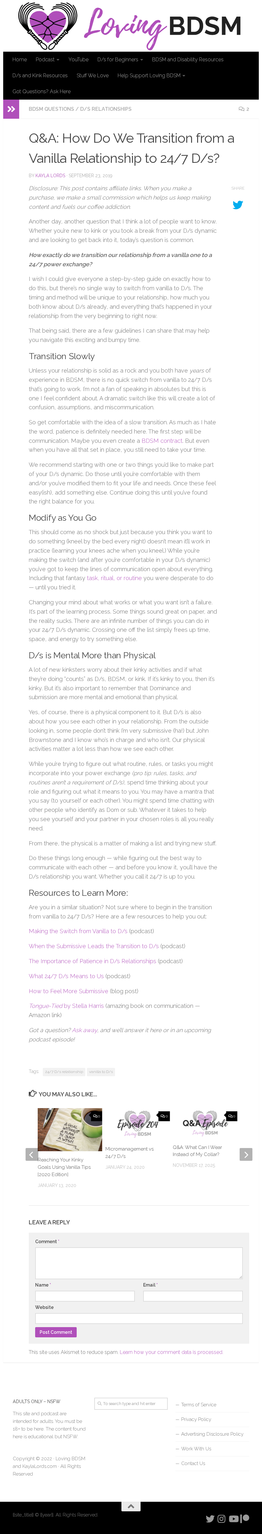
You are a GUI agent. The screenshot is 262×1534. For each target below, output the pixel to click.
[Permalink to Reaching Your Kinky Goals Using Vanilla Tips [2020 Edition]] (70, 1129)
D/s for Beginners (117, 60)
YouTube (78, 60)
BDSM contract (162, 440)
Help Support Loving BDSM (149, 75)
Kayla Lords (50, 175)
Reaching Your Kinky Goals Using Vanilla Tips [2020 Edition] (64, 1167)
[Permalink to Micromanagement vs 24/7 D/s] (137, 1124)
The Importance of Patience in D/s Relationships (92, 961)
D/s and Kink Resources (40, 75)
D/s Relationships (106, 109)
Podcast (45, 60)
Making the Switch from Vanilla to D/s (78, 931)
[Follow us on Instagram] (221, 1519)
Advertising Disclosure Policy (212, 1434)
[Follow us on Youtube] (233, 1519)
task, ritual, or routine (114, 578)
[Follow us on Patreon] (244, 1519)
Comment (47, 1241)
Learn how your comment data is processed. (171, 1352)
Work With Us (196, 1449)
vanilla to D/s (101, 1071)
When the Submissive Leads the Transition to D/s (94, 946)
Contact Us (193, 1463)
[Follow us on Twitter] (210, 1519)
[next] (246, 1154)
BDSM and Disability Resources (188, 60)
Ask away (84, 1030)
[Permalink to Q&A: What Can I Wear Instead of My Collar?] (205, 1123)
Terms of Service (198, 1405)
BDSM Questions (51, 109)
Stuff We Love (93, 75)
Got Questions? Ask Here (41, 91)
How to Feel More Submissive (68, 991)
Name (43, 1285)
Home (19, 60)
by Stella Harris (66, 1005)
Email (150, 1285)
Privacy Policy (196, 1419)
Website (44, 1307)
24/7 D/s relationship (64, 1071)
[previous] (32, 1154)
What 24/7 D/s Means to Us (66, 976)
